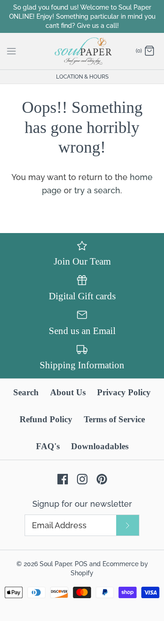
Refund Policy (46, 419)
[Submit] (127, 525)
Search (26, 392)
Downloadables (99, 446)
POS (81, 564)
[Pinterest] (102, 479)
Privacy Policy (124, 392)
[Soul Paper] (82, 51)
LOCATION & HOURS (82, 77)
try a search (97, 190)
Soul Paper (56, 564)
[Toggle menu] (11, 50)
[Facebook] (62, 479)
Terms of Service (114, 419)
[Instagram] (82, 479)
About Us (68, 392)
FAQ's (48, 446)
